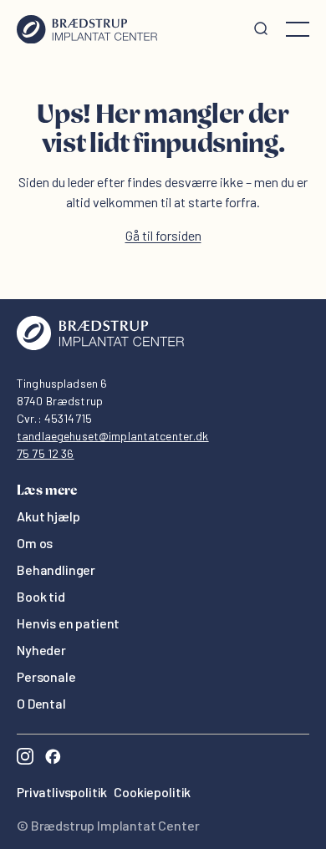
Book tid (41, 596)
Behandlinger (56, 569)
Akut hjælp (48, 516)
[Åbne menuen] (297, 29)
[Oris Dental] (100, 345)
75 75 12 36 (45, 453)
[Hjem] (87, 29)
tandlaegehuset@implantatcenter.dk (113, 436)
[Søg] (260, 29)
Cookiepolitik (152, 792)
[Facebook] (52, 758)
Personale (46, 676)
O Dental (41, 703)
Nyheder (41, 650)
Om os (35, 543)
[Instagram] (25, 758)
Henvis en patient (68, 623)
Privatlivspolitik (62, 792)
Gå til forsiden (163, 235)
